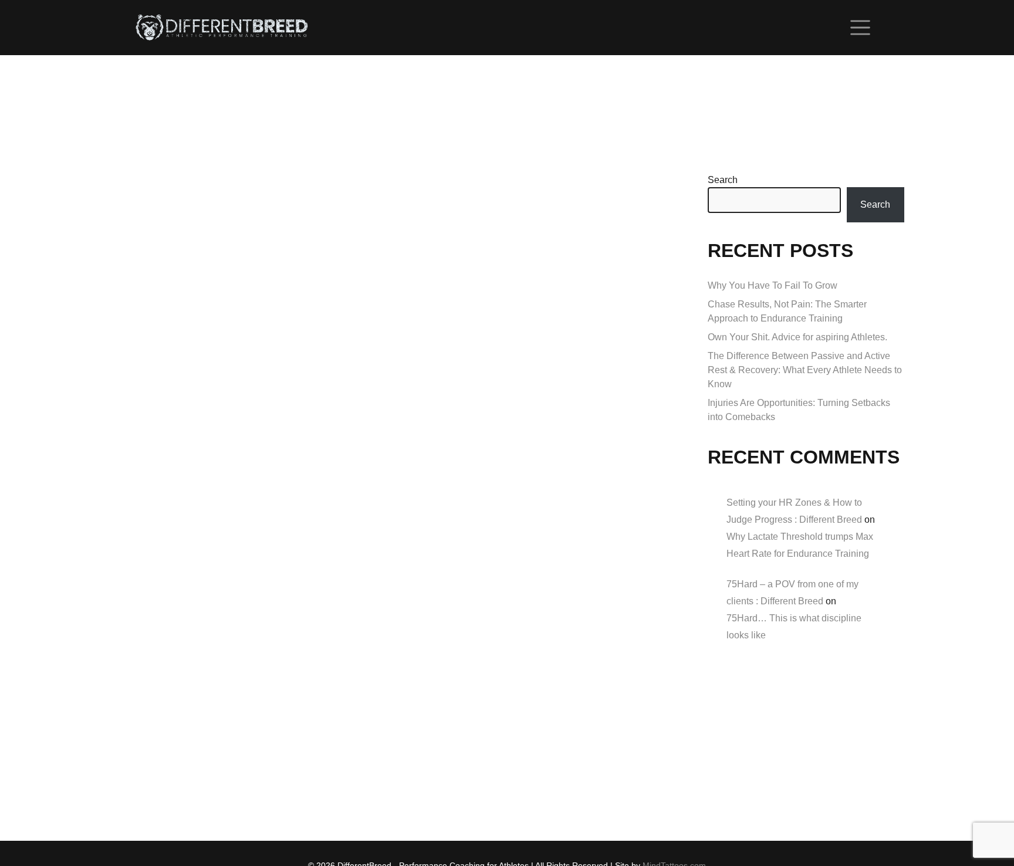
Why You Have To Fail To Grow (772, 285)
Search (723, 180)
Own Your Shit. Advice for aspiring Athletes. (797, 337)
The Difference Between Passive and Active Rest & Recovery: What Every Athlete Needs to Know (805, 370)
